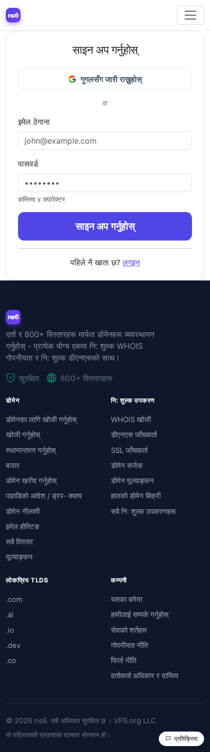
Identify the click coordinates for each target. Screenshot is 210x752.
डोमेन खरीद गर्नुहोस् (31, 480)
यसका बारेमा (126, 599)
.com (14, 599)
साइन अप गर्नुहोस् (105, 226)
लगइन (131, 262)
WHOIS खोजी (131, 419)
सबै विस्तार (19, 541)
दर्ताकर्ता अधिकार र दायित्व (144, 675)
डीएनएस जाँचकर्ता (134, 434)
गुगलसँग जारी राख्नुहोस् (111, 79)
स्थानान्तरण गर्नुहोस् (31, 450)
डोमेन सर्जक (127, 465)
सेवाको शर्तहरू (129, 630)
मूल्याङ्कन (19, 557)
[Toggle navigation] (190, 15)
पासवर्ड (28, 164)
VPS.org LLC (135, 720)
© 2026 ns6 (26, 720)
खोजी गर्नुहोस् (23, 434)
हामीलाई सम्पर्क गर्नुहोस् (139, 614)
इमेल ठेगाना (34, 122)
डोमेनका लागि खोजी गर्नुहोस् (41, 419)
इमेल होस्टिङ (22, 526)
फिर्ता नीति (123, 660)
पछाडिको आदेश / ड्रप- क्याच (44, 496)
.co (11, 660)
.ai (10, 614)
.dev (13, 645)
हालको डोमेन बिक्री (136, 496)
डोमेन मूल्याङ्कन (132, 480)
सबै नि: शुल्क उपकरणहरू (143, 511)
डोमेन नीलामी (23, 511)
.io (10, 630)
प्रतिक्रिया (186, 738)
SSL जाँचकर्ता (129, 450)
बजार (13, 465)
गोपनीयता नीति (129, 645)
